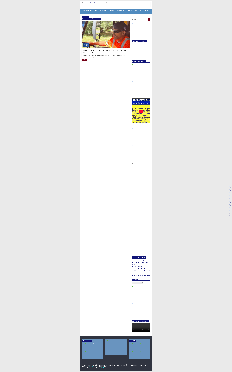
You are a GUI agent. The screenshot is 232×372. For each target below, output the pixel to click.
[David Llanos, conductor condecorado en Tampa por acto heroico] (106, 22)
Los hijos (92, 365)
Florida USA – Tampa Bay (91, 10)
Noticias (130, 10)
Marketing (125, 364)
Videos (146, 10)
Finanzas (129, 364)
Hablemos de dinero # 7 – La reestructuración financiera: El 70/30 (140, 262)
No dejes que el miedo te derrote (141, 270)
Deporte (125, 10)
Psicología (103, 365)
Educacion (119, 10)
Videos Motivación (112, 365)
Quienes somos (85, 12)
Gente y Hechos (119, 365)
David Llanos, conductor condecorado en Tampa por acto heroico (104, 51)
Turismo (107, 364)
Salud (141, 10)
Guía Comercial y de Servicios (97, 12)
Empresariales (103, 10)
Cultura (104, 364)
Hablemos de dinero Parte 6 (139, 273)
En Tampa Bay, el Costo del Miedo (141, 275)
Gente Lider (111, 10)
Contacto (108, 12)
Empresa (116, 364)
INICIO (83, 10)
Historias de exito (139, 364)
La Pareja (96, 365)
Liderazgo (121, 364)
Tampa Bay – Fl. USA (125, 365)
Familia (135, 10)
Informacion (100, 364)
